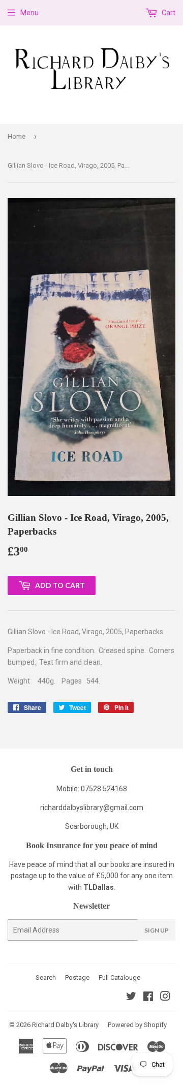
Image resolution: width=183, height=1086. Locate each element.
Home (16, 136)
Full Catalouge (119, 977)
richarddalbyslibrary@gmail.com (91, 807)
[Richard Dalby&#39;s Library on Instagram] (165, 998)
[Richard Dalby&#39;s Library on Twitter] (131, 998)
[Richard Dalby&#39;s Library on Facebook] (148, 998)
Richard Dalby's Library (65, 1025)
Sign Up (156, 930)
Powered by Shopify (137, 1025)
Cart (167, 13)
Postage (77, 977)
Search (46, 977)
